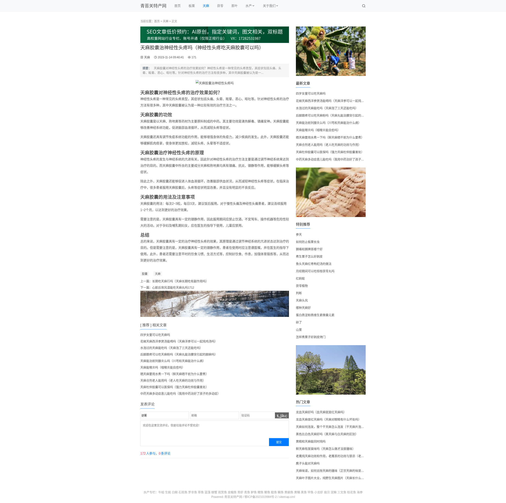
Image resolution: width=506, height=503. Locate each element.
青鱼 (247, 492)
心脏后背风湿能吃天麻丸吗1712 (173, 287)
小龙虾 (318, 492)
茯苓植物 (302, 285)
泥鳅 (334, 492)
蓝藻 (208, 492)
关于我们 (269, 6)
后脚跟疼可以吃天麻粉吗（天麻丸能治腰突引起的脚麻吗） (178, 354)
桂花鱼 (351, 492)
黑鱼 (304, 492)
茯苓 (220, 6)
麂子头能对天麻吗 (308, 463)
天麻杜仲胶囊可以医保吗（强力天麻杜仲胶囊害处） (174, 387)
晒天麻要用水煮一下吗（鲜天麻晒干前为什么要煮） (174, 374)
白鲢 (175, 492)
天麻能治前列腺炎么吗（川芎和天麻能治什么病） (173, 361)
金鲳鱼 (232, 492)
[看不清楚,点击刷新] (282, 415)
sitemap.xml (287, 496)
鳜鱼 (281, 492)
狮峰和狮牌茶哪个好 (309, 249)
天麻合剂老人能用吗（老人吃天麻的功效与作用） (173, 380)
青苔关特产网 (153, 5)
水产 (248, 6)
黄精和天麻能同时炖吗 (311, 441)
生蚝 (168, 492)
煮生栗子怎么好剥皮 (309, 256)
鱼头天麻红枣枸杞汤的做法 (313, 263)
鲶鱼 (274, 492)
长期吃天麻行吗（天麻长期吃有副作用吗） (180, 281)
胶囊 (144, 273)
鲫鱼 (267, 492)
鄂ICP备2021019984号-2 (261, 496)
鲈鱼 (254, 492)
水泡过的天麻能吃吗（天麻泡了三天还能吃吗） (171, 348)
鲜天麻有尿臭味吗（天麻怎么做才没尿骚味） (325, 448)
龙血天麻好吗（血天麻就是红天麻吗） (321, 412)
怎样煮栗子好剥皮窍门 (311, 337)
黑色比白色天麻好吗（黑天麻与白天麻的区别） (327, 434)
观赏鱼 (222, 492)
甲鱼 (310, 492)
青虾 (240, 492)
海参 (360, 492)
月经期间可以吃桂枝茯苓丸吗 (315, 271)
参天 (299, 234)
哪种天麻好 (303, 307)
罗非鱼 (192, 492)
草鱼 (201, 492)
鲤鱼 (260, 492)
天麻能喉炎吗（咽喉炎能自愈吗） (162, 367)
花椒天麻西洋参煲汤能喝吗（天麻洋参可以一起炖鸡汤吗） (178, 341)
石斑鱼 (182, 492)
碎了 (299, 322)
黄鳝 (297, 492)
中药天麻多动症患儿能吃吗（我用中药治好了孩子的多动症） (180, 393)
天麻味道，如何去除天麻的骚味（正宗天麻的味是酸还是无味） (337, 470)
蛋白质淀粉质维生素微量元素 (315, 315)
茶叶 (234, 6)
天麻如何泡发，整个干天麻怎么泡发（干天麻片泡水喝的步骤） (337, 426)
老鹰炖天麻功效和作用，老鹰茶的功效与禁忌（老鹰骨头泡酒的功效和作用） (346, 456)
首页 (177, 6)
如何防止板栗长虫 (308, 241)
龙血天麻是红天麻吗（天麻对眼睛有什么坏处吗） (328, 419)
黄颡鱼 (288, 492)
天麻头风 (302, 300)
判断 (299, 293)
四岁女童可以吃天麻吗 (155, 334)
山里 (299, 329)
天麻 (206, 6)
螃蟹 (214, 492)
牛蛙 (161, 492)
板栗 (192, 6)
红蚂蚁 (300, 278)
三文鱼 (341, 492)
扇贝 (327, 492)
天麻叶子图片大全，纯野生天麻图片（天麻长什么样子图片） (336, 478)
